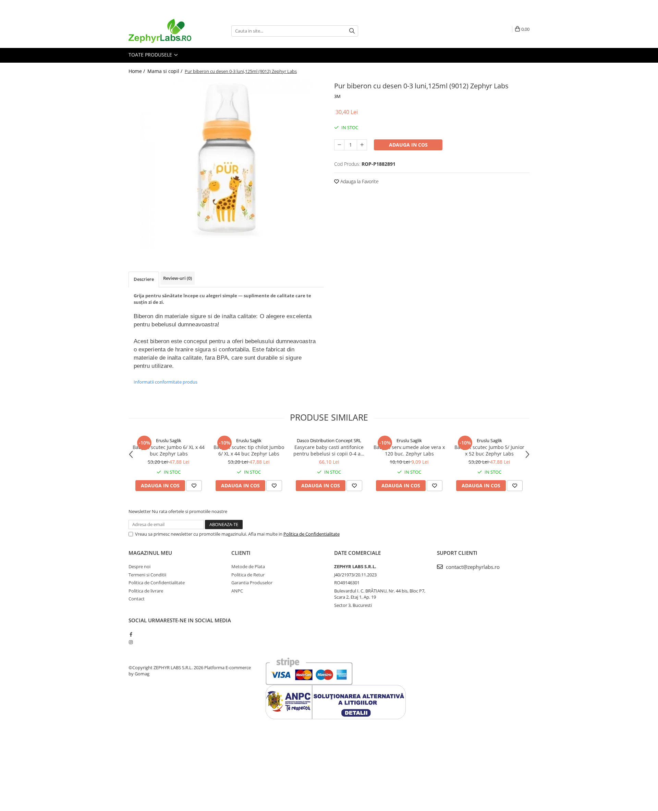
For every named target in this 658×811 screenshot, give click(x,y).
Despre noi (139, 566)
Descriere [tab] (144, 279)
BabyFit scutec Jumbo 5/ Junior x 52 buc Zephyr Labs (489, 450)
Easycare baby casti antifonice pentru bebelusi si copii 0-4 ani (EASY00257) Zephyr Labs (329, 450)
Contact (137, 599)
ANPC (237, 591)
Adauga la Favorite (359, 181)
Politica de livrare (146, 591)
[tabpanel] (226, 165)
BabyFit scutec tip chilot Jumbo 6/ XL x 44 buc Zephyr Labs (249, 450)
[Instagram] (131, 642)
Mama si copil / (165, 71)
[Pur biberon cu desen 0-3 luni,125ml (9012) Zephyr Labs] (226, 165)
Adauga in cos (408, 144)
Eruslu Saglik (168, 440)
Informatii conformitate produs (165, 382)
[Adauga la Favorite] (194, 485)
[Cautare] (352, 31)
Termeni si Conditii (147, 575)
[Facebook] (131, 634)
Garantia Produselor (251, 582)
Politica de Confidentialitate (311, 534)
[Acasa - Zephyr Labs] (163, 31)
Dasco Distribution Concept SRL (329, 440)
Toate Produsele (151, 54)
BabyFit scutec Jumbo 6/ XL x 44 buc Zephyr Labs (169, 450)
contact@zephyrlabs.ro (472, 566)
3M (337, 96)
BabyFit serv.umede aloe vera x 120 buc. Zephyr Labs (409, 450)
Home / (137, 71)
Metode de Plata (248, 566)
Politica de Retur (248, 575)
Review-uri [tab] (177, 278)
